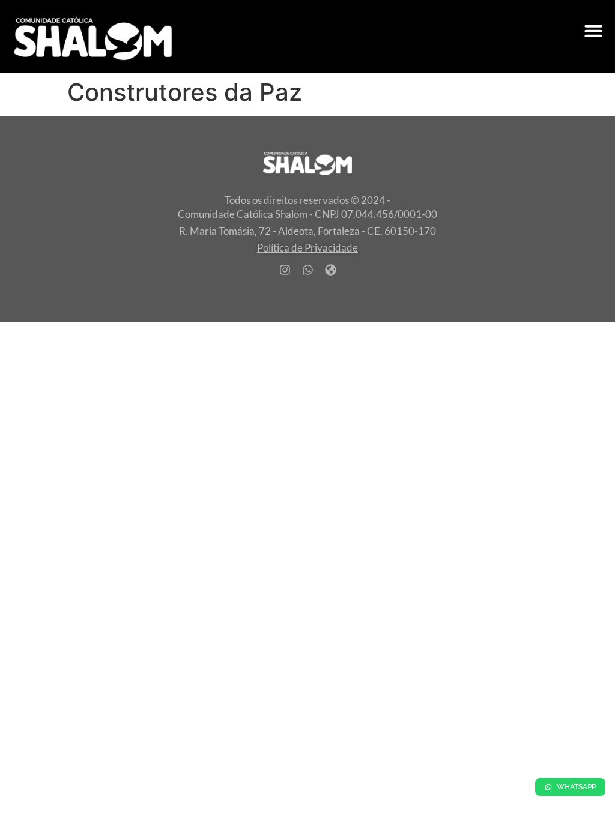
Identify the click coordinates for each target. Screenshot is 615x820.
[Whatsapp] (307, 269)
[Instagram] (284, 269)
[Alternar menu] (593, 30)
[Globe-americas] (330, 269)
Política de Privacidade (307, 247)
